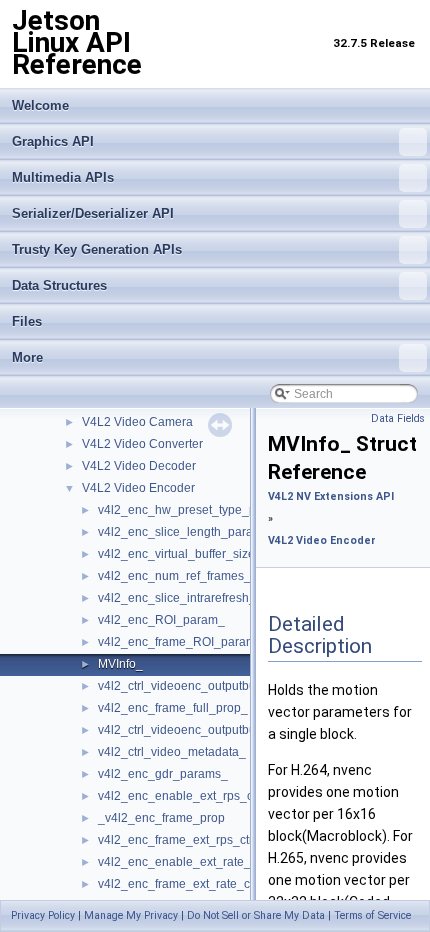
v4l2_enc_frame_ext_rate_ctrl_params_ (206, 884)
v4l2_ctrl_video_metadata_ (172, 752)
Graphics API (53, 141)
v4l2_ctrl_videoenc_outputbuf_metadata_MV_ (223, 686)
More (27, 357)
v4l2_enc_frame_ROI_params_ (183, 642)
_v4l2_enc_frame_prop (161, 818)
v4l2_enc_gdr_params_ (163, 774)
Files (27, 321)
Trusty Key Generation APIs (97, 249)
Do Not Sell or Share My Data (256, 915)
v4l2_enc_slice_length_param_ (184, 532)
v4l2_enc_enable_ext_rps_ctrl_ (184, 796)
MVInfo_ (120, 664)
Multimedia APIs (63, 177)
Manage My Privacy (131, 915)
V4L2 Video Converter (142, 444)
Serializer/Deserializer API (93, 213)
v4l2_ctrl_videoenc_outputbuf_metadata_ (211, 730)
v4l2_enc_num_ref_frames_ (174, 576)
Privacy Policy (43, 915)
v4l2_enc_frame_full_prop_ (173, 708)
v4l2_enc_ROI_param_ (161, 620)
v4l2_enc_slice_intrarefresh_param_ (198, 598)
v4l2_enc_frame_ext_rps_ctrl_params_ (204, 840)
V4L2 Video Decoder (139, 466)
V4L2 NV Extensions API (331, 496)
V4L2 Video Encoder (138, 488)
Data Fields (398, 418)
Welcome (40, 105)
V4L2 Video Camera (137, 422)
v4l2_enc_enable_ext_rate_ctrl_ (186, 862)
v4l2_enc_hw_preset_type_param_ (194, 510)
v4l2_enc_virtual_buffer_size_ (180, 554)
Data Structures (59, 285)
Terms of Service (372, 915)
